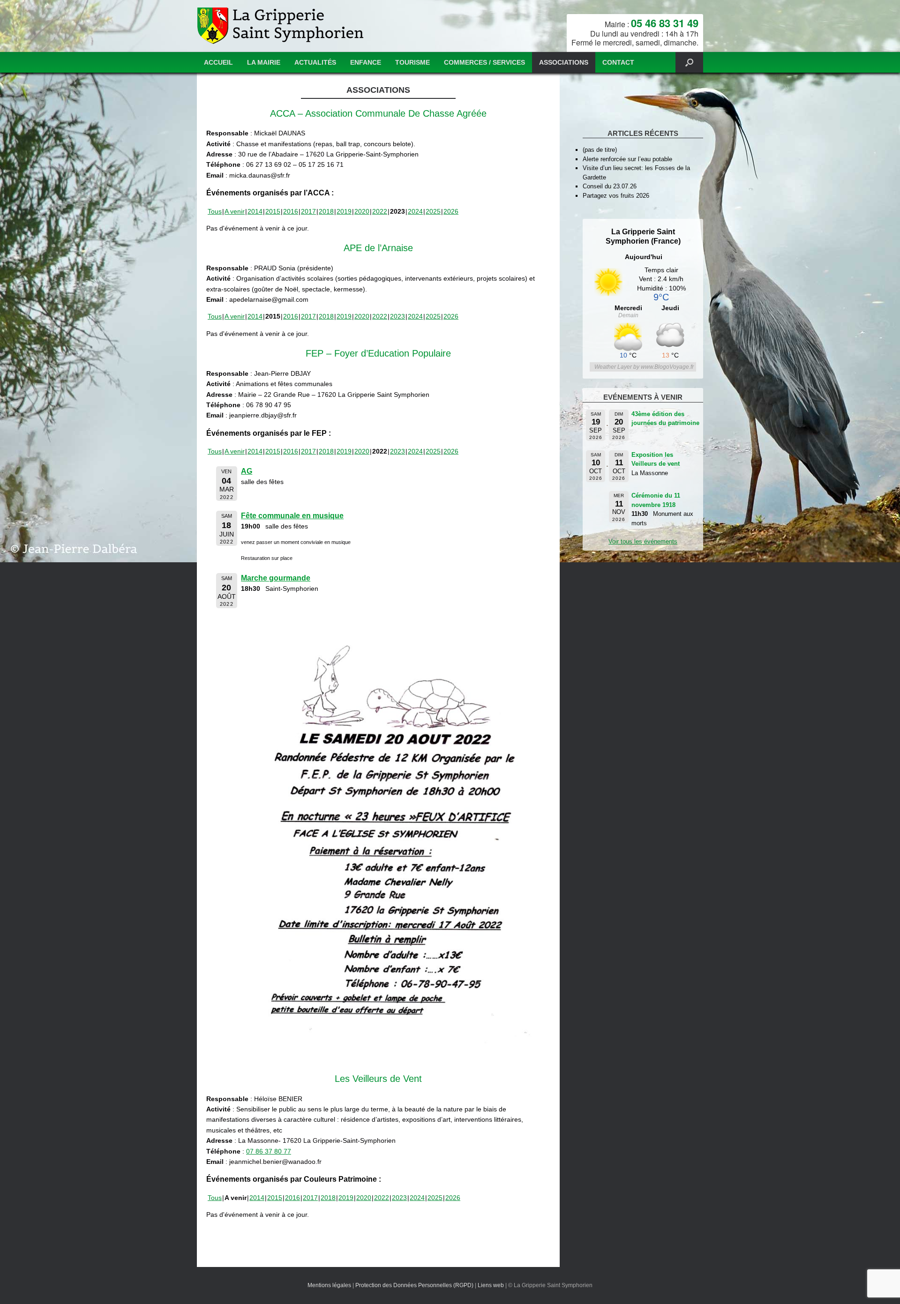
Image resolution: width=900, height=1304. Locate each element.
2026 (450, 211)
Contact (618, 62)
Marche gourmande (275, 578)
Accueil (218, 62)
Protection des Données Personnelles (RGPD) (414, 1285)
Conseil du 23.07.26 (610, 186)
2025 (433, 211)
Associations (563, 62)
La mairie (263, 62)
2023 (397, 316)
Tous (215, 211)
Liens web (491, 1285)
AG (246, 471)
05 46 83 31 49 (664, 22)
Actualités (315, 62)
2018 (326, 211)
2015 (272, 211)
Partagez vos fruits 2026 (616, 195)
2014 (255, 211)
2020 (361, 211)
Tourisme (412, 62)
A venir (235, 211)
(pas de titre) (600, 149)
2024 (415, 211)
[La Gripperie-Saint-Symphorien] (281, 26)
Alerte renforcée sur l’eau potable (627, 159)
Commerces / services (484, 62)
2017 (308, 211)
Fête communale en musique (292, 516)
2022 (379, 211)
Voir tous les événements (642, 541)
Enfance (365, 62)
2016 (290, 211)
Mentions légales (329, 1285)
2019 (344, 211)
